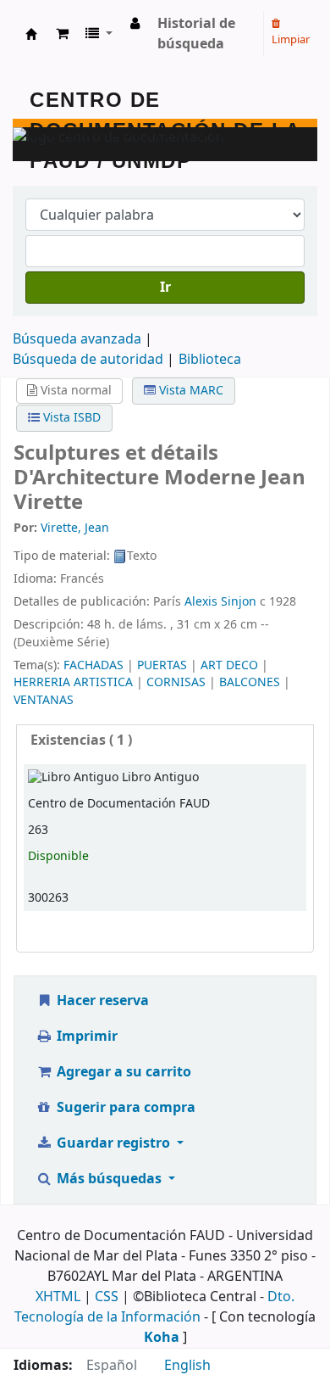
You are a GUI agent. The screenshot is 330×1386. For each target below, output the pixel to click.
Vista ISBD (70, 418)
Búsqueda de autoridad (88, 359)
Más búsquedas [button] (109, 1179)
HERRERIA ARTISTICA (73, 682)
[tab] (165, 740)
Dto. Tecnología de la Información (154, 1307)
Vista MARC (189, 391)
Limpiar (291, 39)
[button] (62, 34)
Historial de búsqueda (196, 34)
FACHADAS (93, 665)
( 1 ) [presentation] (81, 740)
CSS (106, 1297)
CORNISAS (176, 682)
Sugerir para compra (124, 1108)
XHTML (58, 1297)
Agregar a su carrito (122, 1072)
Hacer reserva (101, 1001)
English (187, 1365)
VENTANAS (44, 700)
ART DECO (229, 665)
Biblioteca (210, 359)
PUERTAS (162, 665)
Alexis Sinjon (220, 602)
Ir (165, 287)
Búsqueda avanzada (77, 339)
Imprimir (85, 1036)
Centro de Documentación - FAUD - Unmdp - (31, 34)
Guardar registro (113, 1143)
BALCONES (249, 682)
